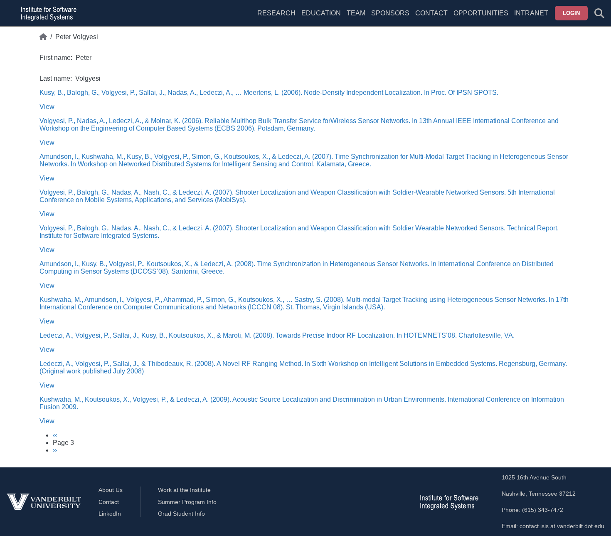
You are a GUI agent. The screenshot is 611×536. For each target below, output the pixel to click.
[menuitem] (356, 18)
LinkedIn (110, 513)
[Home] (43, 37)
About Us (111, 490)
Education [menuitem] (321, 13)
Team (356, 13)
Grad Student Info (181, 513)
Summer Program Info (187, 502)
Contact (431, 13)
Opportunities (480, 13)
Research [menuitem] (276, 13)
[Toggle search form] (599, 13)
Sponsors (390, 13)
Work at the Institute (184, 490)
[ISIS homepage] (46, 13)
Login (571, 13)
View (46, 106)
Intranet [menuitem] (531, 13)
